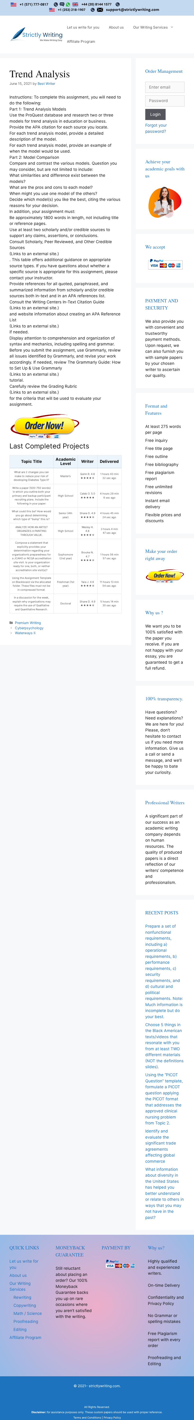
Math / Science (27, 1313)
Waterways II (25, 633)
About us (116, 27)
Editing (19, 1329)
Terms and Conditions (87, 1417)
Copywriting (24, 1305)
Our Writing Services (150, 27)
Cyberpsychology (29, 628)
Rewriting (22, 1297)
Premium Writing (28, 623)
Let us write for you (83, 27)
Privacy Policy (112, 1417)
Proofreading (25, 1321)
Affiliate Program (81, 41)
